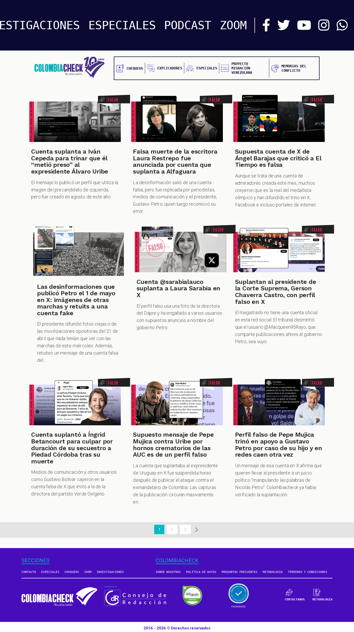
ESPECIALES (122, 25)
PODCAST (187, 25)
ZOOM (233, 25)
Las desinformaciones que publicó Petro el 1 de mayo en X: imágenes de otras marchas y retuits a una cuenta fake (76, 300)
